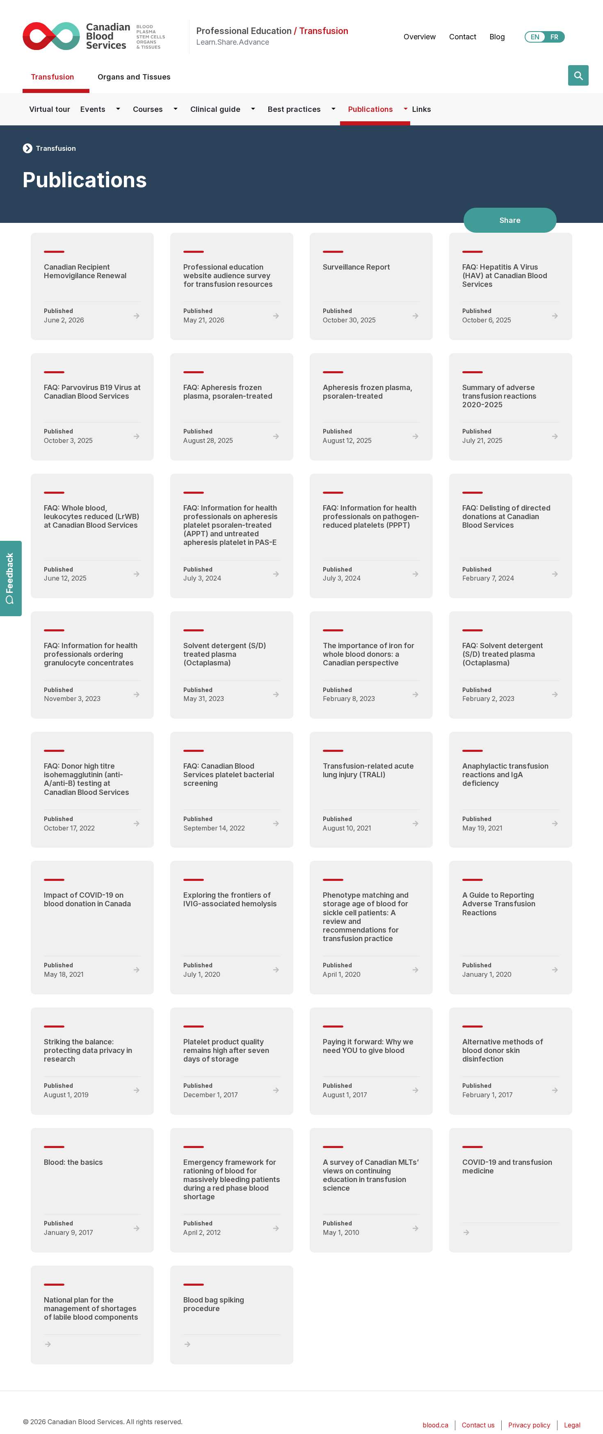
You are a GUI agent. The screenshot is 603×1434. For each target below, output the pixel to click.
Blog (497, 36)
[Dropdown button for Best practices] (333, 109)
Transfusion (52, 77)
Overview (420, 36)
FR (554, 37)
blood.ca (435, 1425)
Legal (572, 1425)
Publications (370, 109)
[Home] (106, 36)
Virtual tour (49, 109)
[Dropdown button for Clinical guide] (253, 109)
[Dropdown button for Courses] (175, 109)
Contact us (478, 1425)
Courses (148, 109)
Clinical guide (215, 109)
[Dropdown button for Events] (118, 109)
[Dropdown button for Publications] (405, 109)
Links (421, 109)
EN (535, 37)
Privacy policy (529, 1425)
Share (510, 220)
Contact (462, 36)
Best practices (294, 109)
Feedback (10, 573)
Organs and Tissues (134, 77)
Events (92, 109)
